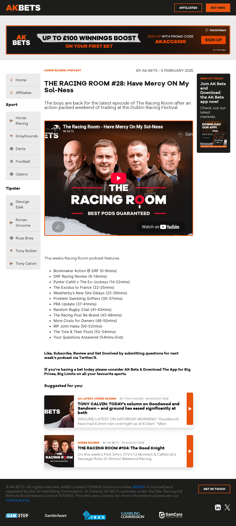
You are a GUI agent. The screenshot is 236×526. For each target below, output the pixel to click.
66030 (138, 486)
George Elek (22, 204)
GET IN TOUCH (214, 489)
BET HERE (218, 7)
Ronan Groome (23, 222)
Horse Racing (22, 120)
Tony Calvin (26, 263)
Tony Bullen (26, 250)
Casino (22, 174)
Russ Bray (24, 238)
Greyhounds (26, 136)
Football (23, 161)
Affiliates (23, 92)
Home (21, 80)
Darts (20, 148)
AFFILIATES (188, 7)
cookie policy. (18, 500)
